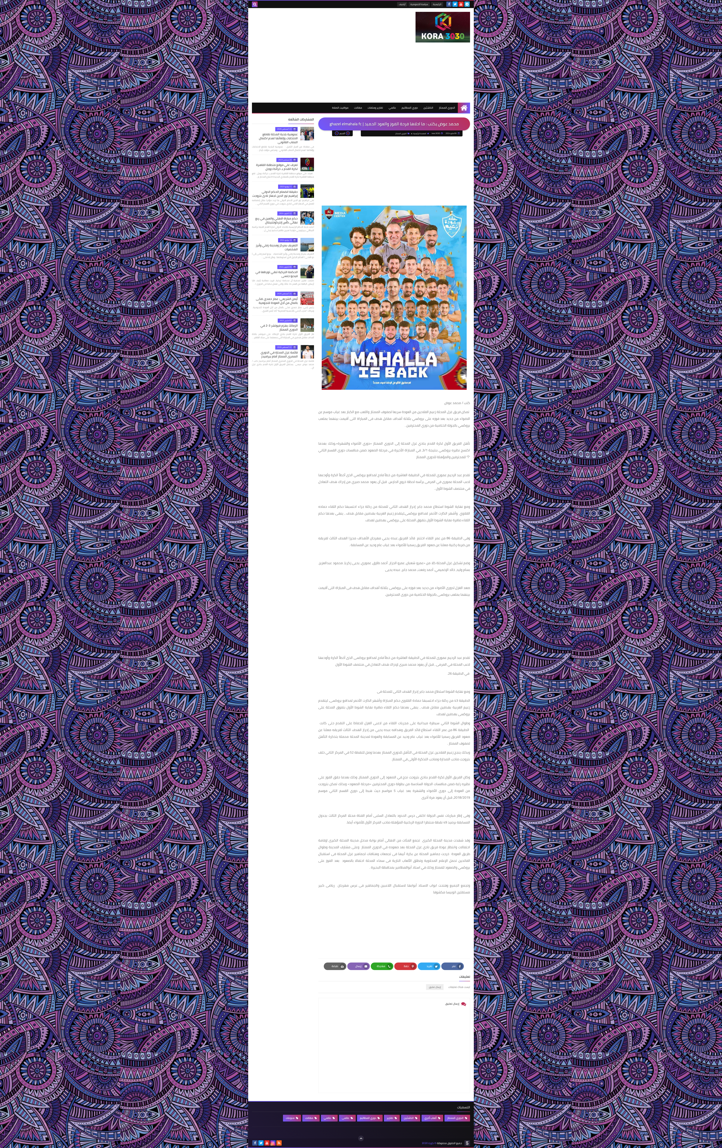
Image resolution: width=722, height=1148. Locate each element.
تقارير (390, 1117)
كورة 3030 (428, 1143)
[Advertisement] (361, 74)
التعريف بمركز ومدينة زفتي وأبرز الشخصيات (277, 247)
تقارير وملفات (375, 107)
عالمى (346, 1117)
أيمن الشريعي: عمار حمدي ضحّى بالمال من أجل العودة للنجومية (277, 301)
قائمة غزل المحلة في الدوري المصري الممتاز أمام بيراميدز (279, 354)
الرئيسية (437, 4)
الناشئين (428, 107)
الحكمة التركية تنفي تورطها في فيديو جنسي (277, 274)
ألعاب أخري (430, 1117)
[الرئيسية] (464, 108)
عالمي (392, 107)
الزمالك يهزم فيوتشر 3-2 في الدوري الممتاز (279, 327)
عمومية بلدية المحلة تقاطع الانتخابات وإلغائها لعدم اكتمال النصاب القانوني (278, 138)
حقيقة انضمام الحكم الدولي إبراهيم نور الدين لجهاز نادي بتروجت (275, 193)
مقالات (358, 107)
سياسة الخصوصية (419, 4)
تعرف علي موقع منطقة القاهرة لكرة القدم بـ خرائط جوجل (277, 167)
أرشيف (402, 4)
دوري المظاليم (410, 107)
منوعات (290, 1117)
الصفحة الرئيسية (419, 133)
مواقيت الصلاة (340, 107)
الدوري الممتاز (447, 107)
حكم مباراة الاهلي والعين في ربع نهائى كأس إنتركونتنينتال (276, 220)
